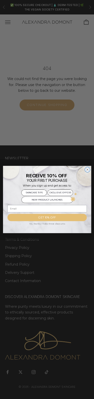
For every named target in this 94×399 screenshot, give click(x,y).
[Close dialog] (87, 169)
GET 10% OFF (47, 217)
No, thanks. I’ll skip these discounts (47, 223)
